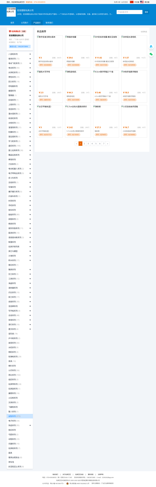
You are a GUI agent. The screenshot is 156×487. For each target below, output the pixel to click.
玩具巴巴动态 (79, 474)
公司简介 (24, 22)
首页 (12, 22)
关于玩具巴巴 (67, 474)
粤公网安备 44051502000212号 (79, 483)
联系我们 (49, 22)
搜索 (146, 12)
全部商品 (144, 31)
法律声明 (100, 474)
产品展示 (37, 22)
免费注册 (117, 2)
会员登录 (124, 2)
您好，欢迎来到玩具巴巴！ (16, 2)
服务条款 (90, 474)
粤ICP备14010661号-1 (57, 483)
